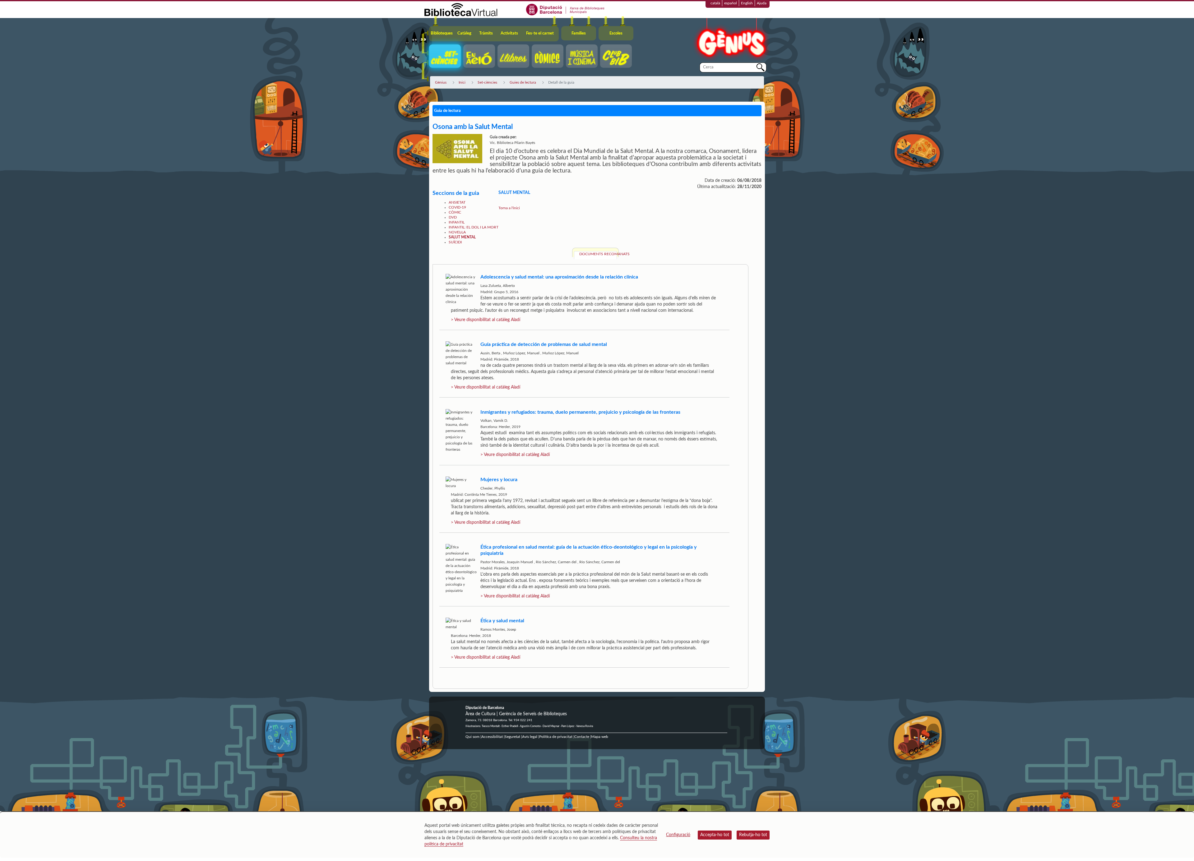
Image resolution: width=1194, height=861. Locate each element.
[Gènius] (731, 40)
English (747, 3)
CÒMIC (455, 212)
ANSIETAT (457, 202)
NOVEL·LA (457, 232)
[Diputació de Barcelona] (565, 9)
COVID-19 (457, 207)
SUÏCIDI (455, 242)
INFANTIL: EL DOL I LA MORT (473, 227)
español (730, 3)
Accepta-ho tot (714, 835)
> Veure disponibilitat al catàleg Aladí (485, 320)
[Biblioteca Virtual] (460, 9)
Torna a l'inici (509, 208)
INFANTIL (457, 222)
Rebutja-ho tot (753, 835)
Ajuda (761, 3)
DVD (453, 217)
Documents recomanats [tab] (598, 254)
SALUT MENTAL (462, 237)
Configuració (678, 835)
